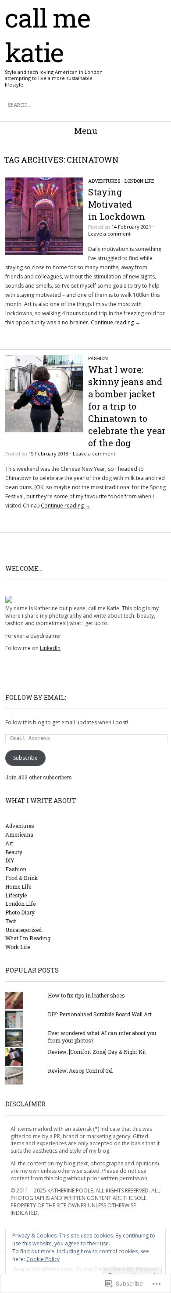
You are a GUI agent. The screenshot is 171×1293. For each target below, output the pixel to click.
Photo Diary (20, 912)
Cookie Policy (43, 1259)
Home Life (18, 886)
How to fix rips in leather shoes (86, 995)
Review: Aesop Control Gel (80, 1070)
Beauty (13, 851)
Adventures (104, 180)
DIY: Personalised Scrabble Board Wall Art (100, 1014)
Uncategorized (23, 929)
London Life (139, 180)
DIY (9, 860)
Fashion (98, 358)
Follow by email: (35, 697)
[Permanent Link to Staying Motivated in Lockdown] (44, 253)
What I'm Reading (27, 938)
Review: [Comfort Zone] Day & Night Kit (97, 1051)
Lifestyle (16, 895)
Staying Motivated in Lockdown (116, 204)
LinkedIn (50, 648)
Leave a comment (109, 233)
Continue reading (115, 322)
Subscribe (25, 757)
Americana (19, 834)
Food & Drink (21, 877)
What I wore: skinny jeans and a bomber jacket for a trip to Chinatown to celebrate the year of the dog (127, 406)
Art (9, 843)
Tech (11, 921)
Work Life (17, 946)
